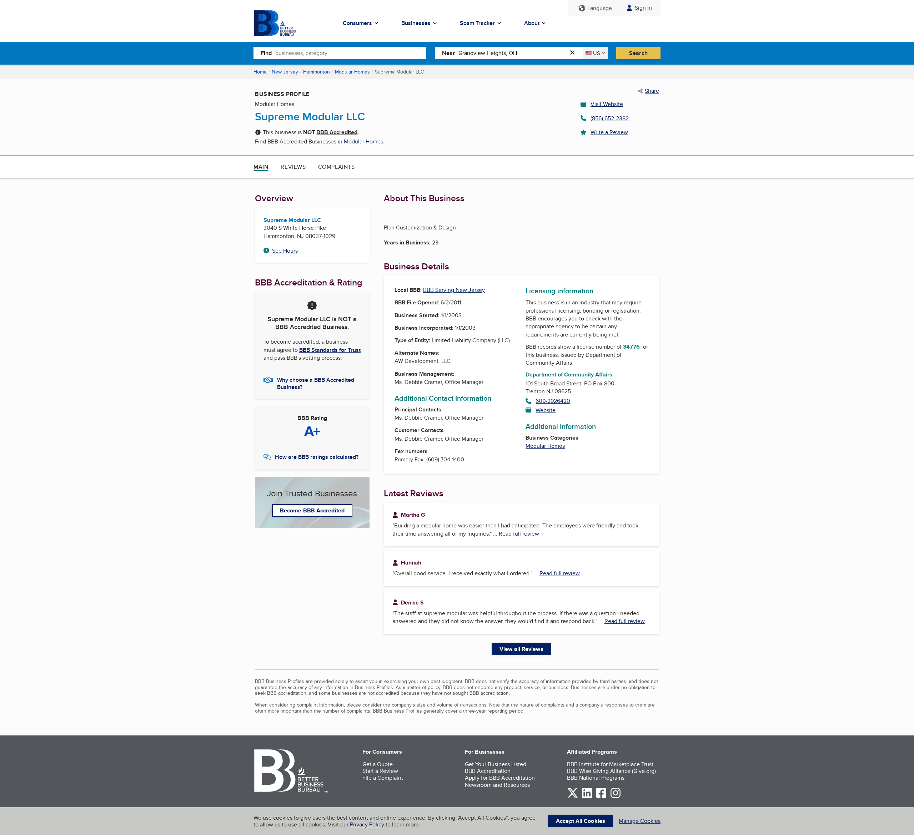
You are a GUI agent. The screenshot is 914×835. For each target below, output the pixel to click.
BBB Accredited (336, 132)
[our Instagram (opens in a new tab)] (615, 797)
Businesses (416, 23)
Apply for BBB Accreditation (500, 778)
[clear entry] (574, 53)
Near (448, 53)
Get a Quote (377, 764)
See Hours (285, 250)
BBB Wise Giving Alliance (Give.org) (611, 771)
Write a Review (609, 132)
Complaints (336, 167)
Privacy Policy (367, 824)
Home (260, 71)
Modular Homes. (364, 141)
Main (260, 167)
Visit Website (607, 104)
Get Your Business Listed (495, 764)
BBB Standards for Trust (330, 350)
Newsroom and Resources (497, 785)
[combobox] (350, 52)
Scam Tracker (477, 23)
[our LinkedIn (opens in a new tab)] (587, 797)
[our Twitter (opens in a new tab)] (572, 797)
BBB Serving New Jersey (454, 290)
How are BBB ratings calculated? (316, 457)
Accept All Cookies (580, 821)
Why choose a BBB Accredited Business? (315, 383)
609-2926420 (553, 401)
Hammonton (316, 71)
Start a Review (380, 771)
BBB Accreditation (488, 771)
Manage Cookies (640, 821)
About (531, 23)
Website (546, 410)
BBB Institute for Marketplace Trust (610, 764)
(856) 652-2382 (610, 118)
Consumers (357, 23)
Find (266, 53)
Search (638, 53)
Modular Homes (352, 71)
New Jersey (285, 71)
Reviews (293, 167)
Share (652, 91)
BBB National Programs (595, 778)
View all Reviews (521, 649)
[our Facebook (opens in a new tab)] (601, 797)
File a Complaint (382, 778)
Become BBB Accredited (312, 510)
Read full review (519, 534)
